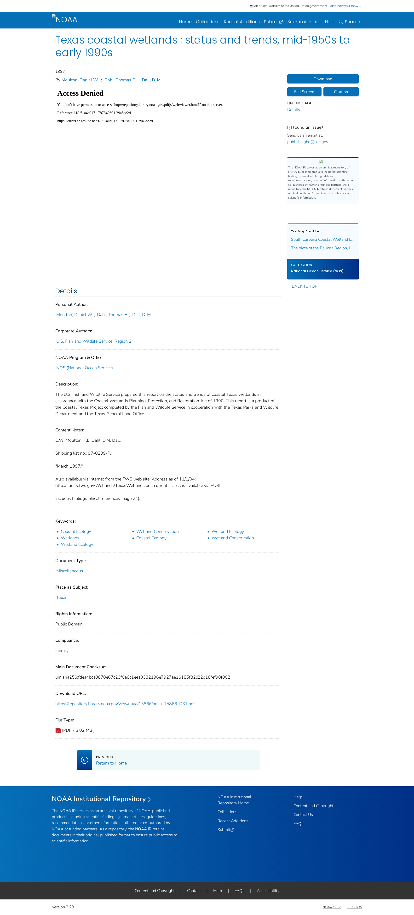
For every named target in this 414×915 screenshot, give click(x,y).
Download (323, 79)
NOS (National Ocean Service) (84, 368)
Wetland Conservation (157, 531)
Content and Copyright (313, 806)
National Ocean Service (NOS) (317, 271)
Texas (61, 597)
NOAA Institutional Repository (99, 798)
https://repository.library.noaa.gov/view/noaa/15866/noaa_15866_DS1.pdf (125, 704)
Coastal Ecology (76, 531)
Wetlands (70, 538)
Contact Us (303, 814)
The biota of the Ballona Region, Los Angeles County (323, 248)
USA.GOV (354, 907)
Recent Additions (242, 22)
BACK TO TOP (304, 286)
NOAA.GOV (332, 907)
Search (352, 22)
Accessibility (268, 890)
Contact (194, 890)
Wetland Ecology (228, 531)
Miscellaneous (69, 571)
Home (185, 22)
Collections (207, 22)
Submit (271, 22)
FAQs (298, 823)
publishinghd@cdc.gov (307, 142)
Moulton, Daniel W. (80, 80)
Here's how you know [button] (343, 6)
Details (293, 109)
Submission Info (304, 22)
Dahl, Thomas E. (120, 80)
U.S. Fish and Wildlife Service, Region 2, (94, 341)
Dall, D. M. (151, 80)
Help (329, 22)
